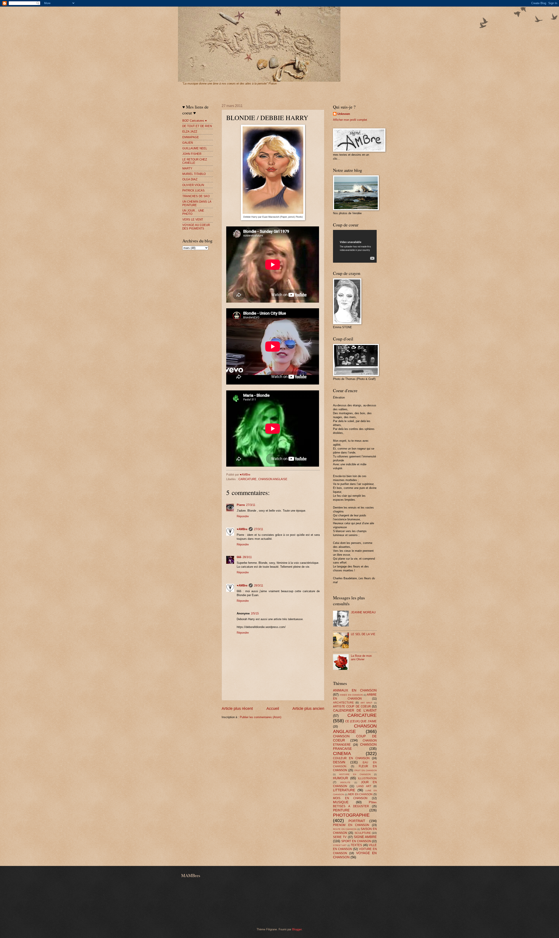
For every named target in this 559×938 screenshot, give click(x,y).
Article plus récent (237, 708)
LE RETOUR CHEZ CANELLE (194, 161)
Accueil (272, 708)
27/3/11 (250, 505)
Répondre (243, 516)
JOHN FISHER (191, 153)
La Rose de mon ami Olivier (361, 657)
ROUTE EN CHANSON (344, 829)
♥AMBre (242, 529)
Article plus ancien (308, 708)
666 (239, 557)
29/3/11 (258, 585)
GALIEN (187, 142)
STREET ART (340, 845)
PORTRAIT (357, 821)
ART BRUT (367, 703)
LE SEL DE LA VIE (363, 634)
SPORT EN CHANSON (356, 841)
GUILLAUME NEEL (194, 148)
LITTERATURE (344, 790)
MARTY (187, 168)
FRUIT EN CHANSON (365, 770)
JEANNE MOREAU (363, 612)
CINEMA (342, 753)
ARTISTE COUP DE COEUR (352, 706)
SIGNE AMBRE (365, 837)
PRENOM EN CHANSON (351, 825)
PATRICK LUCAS (193, 190)
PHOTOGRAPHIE (351, 814)
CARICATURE (247, 479)
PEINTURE (341, 810)
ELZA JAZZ (189, 131)
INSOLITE (345, 782)
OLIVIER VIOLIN (193, 185)
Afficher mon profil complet (350, 119)
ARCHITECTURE (343, 702)
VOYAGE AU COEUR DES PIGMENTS (196, 226)
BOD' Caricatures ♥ (194, 120)
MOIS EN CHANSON (350, 798)
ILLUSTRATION (367, 778)
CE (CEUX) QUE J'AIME (361, 721)
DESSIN (339, 762)
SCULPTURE (363, 833)
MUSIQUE (341, 802)
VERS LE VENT (192, 219)
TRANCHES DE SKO (196, 196)
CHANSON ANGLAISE (272, 479)
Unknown (343, 114)
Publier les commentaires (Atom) (260, 717)
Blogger (297, 929)
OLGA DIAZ (189, 179)
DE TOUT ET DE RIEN (197, 126)
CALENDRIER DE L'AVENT (355, 710)
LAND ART (364, 786)
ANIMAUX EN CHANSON (355, 690)
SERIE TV (340, 837)
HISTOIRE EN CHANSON (355, 774)
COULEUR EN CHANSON (351, 758)
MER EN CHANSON (360, 794)
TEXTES (356, 845)
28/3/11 (247, 557)
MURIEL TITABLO (194, 174)
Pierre (241, 505)
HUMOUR (340, 778)
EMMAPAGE (190, 137)
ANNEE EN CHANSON (351, 695)
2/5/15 (255, 613)
